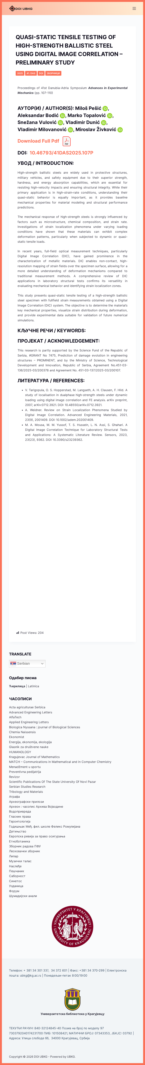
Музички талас (20, 861)
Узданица (16, 886)
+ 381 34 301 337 (35, 970)
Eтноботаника (19, 841)
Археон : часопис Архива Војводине (36, 806)
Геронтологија (19, 821)
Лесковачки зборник (24, 851)
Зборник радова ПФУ (25, 846)
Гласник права (20, 816)
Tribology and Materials (26, 792)
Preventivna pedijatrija (25, 772)
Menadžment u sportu (25, 767)
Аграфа (14, 796)
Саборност (17, 876)
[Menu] (134, 8)
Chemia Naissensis (22, 732)
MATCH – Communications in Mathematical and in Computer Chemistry (60, 762)
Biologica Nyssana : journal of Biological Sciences (44, 727)
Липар (13, 856)
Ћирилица (17, 686)
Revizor (14, 777)
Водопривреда (20, 811)
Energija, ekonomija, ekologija (30, 742)
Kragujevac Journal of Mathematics (34, 757)
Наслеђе (15, 866)
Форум (14, 891)
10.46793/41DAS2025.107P (61, 153)
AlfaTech (15, 717)
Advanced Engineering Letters (30, 712)
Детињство (17, 831)
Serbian (23, 663)
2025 (20, 73)
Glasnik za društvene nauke (28, 747)
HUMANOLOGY (20, 752)
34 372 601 (59, 970)
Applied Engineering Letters (29, 722)
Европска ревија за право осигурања (37, 836)
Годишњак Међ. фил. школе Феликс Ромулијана (44, 826)
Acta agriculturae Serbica (27, 707)
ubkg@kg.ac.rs (30, 975)
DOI (41, 73)
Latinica (33, 686)
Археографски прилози (26, 802)
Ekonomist (16, 737)
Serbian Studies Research (27, 786)
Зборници (53, 73)
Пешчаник (16, 871)
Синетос (15, 881)
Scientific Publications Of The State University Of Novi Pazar (52, 782)
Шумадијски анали (23, 896)
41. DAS (31, 73)
